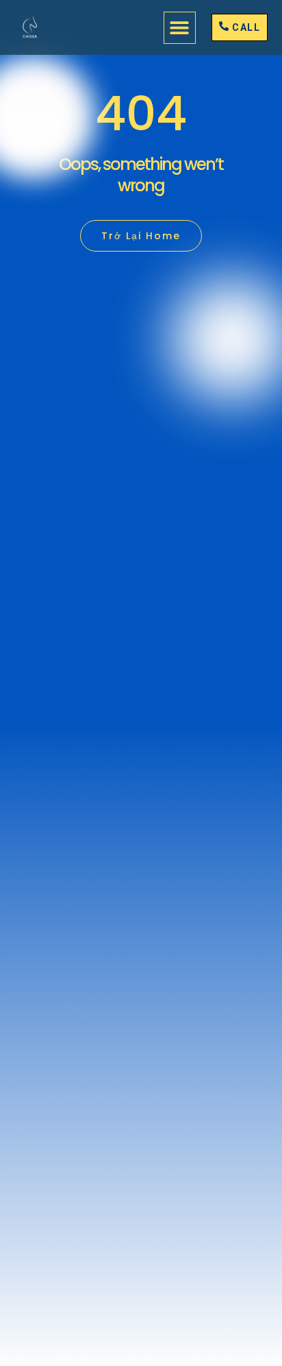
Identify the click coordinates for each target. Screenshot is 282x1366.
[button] (180, 28)
